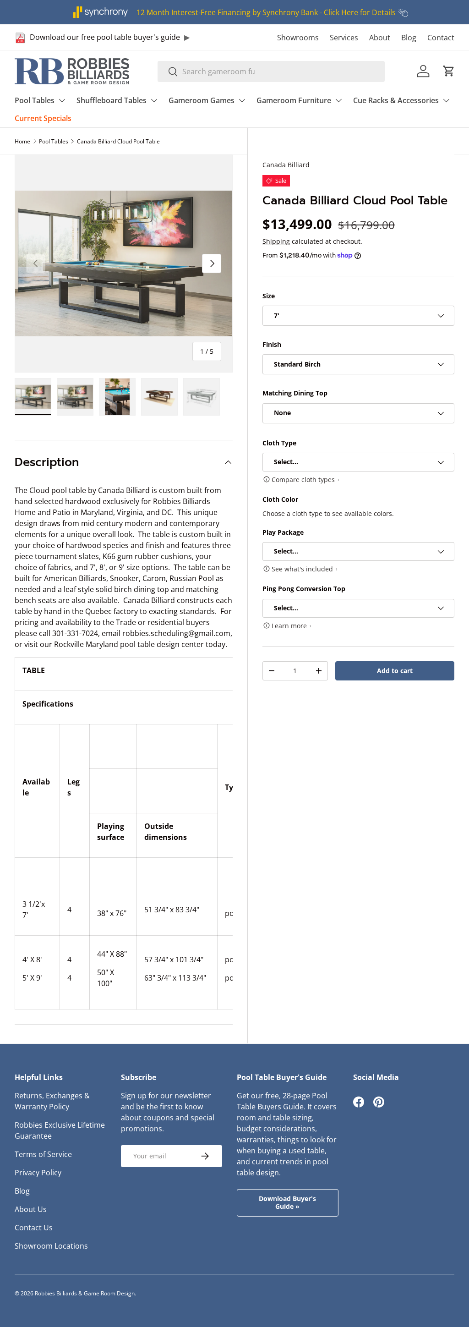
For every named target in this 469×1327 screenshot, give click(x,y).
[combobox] (271, 71)
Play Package (283, 532)
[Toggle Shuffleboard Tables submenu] (153, 100)
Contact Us (34, 1228)
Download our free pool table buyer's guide (105, 37)
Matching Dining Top (294, 393)
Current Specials (43, 118)
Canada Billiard (286, 164)
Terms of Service (43, 1154)
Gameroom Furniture (293, 100)
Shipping (276, 241)
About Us (31, 1209)
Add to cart (395, 670)
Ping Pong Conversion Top (303, 588)
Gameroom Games (201, 100)
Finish (271, 344)
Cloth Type (279, 443)
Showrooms (298, 38)
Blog (408, 38)
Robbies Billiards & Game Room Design (85, 1293)
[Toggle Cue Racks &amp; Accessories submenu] (446, 100)
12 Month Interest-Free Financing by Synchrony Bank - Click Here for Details (266, 12)
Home (22, 141)
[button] (449, 71)
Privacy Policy (38, 1173)
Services (344, 38)
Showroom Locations (51, 1246)
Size (268, 295)
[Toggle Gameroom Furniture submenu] (338, 100)
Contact (440, 38)
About (379, 38)
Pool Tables (35, 100)
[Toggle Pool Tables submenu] (61, 100)
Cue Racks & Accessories (396, 100)
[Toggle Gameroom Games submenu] (241, 100)
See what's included (302, 569)
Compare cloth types (303, 479)
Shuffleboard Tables (111, 100)
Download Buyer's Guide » (287, 1202)
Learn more (289, 625)
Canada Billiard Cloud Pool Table (118, 141)
